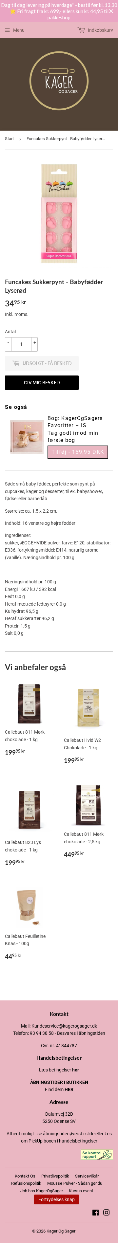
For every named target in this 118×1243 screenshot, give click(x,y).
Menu (19, 30)
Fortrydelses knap (56, 1199)
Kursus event (81, 1190)
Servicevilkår (87, 1176)
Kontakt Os (25, 1176)
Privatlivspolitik (55, 1176)
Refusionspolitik (26, 1183)
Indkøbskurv (100, 30)
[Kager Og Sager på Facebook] (95, 1213)
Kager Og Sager (61, 1231)
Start (9, 138)
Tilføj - (77, 452)
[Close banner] (111, 11)
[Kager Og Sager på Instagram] (106, 1213)
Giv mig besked (42, 382)
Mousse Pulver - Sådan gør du (74, 1183)
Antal (10, 331)
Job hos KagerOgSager (41, 1190)
